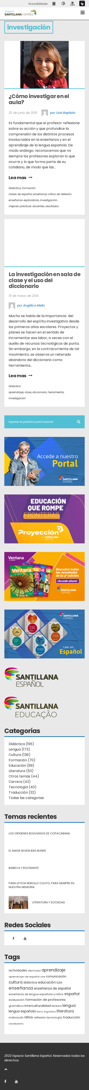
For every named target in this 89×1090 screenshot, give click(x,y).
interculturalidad (37, 1005)
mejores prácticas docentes (26, 206)
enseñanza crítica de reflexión (52, 194)
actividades (18, 970)
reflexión (40, 1017)
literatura (65, 1011)
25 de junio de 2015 (23, 113)
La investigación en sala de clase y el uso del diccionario (45, 280)
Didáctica (15, 188)
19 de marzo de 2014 (23, 296)
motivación (16, 1017)
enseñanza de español (52, 988)
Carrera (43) (20, 781)
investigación (48, 200)
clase (28, 392)
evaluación (16, 1000)
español (71, 993)
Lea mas (17, 177)
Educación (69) (21, 765)
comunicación (56, 976)
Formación (29, 188)
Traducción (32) (22, 792)
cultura (15, 982)
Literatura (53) (21, 770)
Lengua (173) (19, 749)
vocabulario (16, 1023)
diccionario (39, 392)
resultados (52, 206)
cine (42, 976)
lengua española (22, 1011)
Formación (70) (22, 760)
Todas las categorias (26, 797)
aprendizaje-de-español (24, 976)
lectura (57, 1006)
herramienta (56, 392)
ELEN (59, 982)
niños (28, 1017)
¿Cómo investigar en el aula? (39, 99)
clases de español (20, 194)
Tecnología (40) (23, 787)
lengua (69, 1005)
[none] (63, 3)
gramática (16, 1006)
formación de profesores (45, 999)
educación (47, 982)
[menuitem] (54, 3)
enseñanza (21, 988)
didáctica (30, 983)
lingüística (50, 1011)
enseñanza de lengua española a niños (36, 994)
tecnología (54, 1017)
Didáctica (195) (21, 743)
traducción (71, 1017)
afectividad (34, 970)
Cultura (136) (19, 754)
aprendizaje (16, 392)
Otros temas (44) (24, 776)
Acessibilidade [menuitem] (38, 4)
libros (40, 1011)
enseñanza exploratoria (24, 200)
